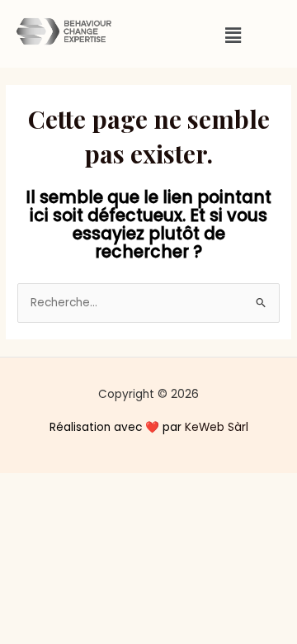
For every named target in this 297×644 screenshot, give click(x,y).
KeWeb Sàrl (216, 427)
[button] (233, 35)
